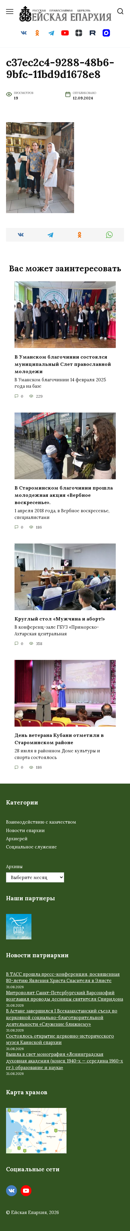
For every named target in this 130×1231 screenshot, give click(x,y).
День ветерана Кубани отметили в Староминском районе (59, 738)
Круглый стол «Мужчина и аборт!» (60, 619)
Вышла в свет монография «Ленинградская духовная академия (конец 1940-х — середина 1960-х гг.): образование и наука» (64, 1061)
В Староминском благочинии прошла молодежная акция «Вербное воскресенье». (64, 495)
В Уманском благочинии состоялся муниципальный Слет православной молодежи (63, 363)
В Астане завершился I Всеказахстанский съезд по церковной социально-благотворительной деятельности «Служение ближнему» (61, 1017)
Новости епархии (25, 830)
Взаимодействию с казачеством (41, 822)
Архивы (14, 866)
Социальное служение (31, 847)
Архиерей (17, 838)
